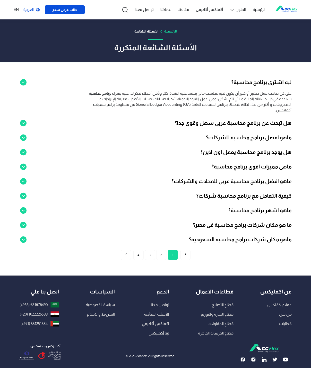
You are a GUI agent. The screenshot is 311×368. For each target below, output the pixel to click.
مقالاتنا (183, 10)
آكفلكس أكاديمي (209, 10)
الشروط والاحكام (101, 314)
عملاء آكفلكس (279, 305)
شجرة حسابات (165, 99)
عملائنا (165, 10)
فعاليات (285, 324)
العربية (28, 10)
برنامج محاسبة (100, 93)
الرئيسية (259, 10)
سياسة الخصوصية (100, 305)
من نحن (285, 314)
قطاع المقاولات (220, 324)
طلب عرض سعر (64, 10)
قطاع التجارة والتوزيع (216, 314)
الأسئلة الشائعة (156, 314)
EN (16, 10)
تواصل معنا (144, 10)
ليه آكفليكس (158, 333)
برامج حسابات (104, 104)
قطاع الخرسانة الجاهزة (215, 333)
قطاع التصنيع (222, 305)
